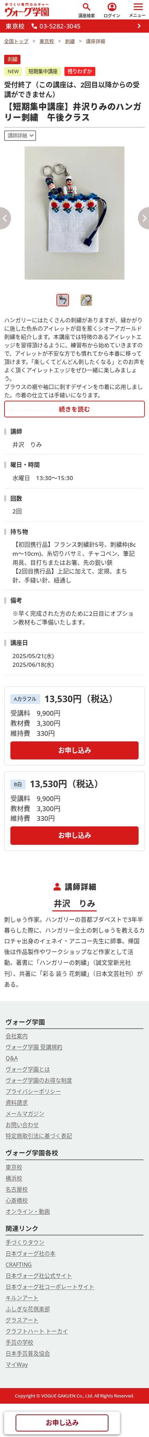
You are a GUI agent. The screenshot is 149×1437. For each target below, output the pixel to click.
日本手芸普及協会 (28, 1353)
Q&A (12, 1058)
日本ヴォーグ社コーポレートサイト (50, 1287)
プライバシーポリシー (33, 1091)
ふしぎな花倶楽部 (28, 1309)
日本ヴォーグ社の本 (30, 1253)
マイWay (17, 1364)
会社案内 (17, 1036)
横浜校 (14, 1178)
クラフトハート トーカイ (37, 1331)
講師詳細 (17, 135)
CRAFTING (19, 1264)
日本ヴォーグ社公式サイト (39, 1275)
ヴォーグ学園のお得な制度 (39, 1080)
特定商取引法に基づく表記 (39, 1136)
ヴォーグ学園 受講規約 (34, 1047)
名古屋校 (17, 1189)
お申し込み (74, 750)
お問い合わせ (22, 1125)
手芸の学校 (19, 1342)
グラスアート (22, 1320)
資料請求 (17, 1102)
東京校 (14, 1167)
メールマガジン (25, 1113)
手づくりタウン (25, 1242)
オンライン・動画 (28, 1211)
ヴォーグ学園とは (28, 1069)
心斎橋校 (17, 1200)
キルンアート (22, 1298)
